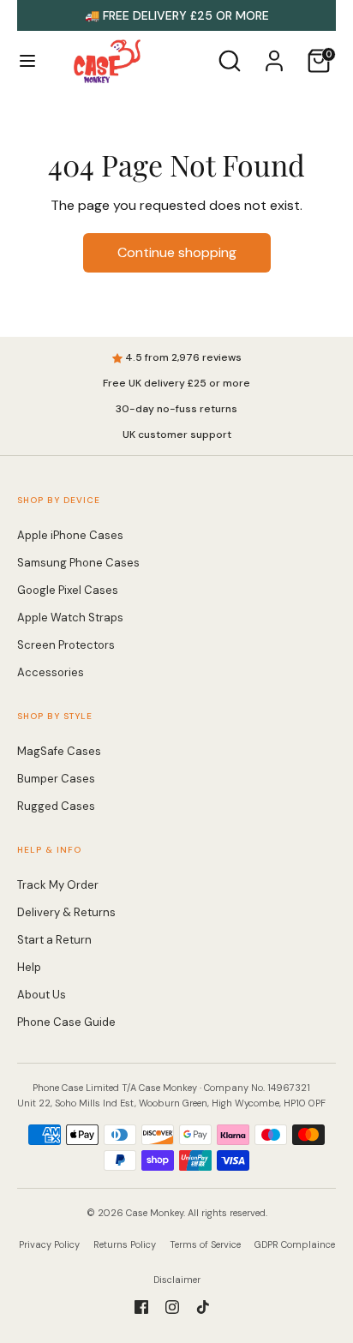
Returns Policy (124, 1244)
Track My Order (58, 885)
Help (29, 967)
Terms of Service (205, 1244)
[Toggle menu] (27, 61)
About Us (41, 994)
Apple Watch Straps (70, 617)
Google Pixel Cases (67, 590)
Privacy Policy (49, 1244)
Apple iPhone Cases (70, 535)
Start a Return (54, 939)
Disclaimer (176, 1280)
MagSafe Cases (59, 751)
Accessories (50, 672)
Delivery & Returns (66, 912)
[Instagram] (172, 1307)
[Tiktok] (203, 1307)
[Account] (274, 54)
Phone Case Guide (66, 1022)
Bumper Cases (56, 778)
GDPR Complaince (294, 1244)
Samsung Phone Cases (78, 562)
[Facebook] (141, 1307)
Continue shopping (176, 252)
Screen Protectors (66, 645)
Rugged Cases (56, 806)
